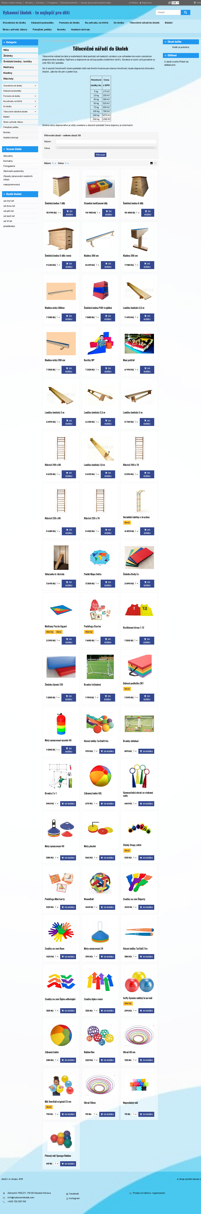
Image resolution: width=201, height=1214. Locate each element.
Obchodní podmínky (69, 3)
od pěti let (8, 211)
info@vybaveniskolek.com (21, 1197)
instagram (74, 1198)
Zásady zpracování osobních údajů (96, 3)
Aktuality (29, 3)
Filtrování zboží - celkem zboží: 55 (62, 135)
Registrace (147, 3)
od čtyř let (8, 201)
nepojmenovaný (11, 184)
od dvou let (9, 206)
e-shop (180, 1179)
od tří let (7, 221)
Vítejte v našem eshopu (11, 3)
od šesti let (9, 216)
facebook (74, 1193)
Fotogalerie (52, 3)
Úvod (44, 41)
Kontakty (40, 3)
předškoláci (9, 226)
